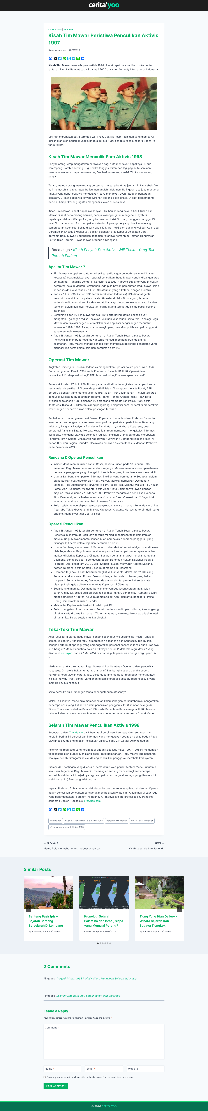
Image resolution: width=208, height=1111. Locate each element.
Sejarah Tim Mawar (116, 820)
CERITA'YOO (109, 1106)
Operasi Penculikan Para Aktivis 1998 (84, 820)
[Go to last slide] (28, 908)
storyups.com (92, 800)
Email (90, 1068)
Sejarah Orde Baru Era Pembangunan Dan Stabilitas (88, 995)
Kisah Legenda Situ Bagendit (146, 846)
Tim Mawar (76, 732)
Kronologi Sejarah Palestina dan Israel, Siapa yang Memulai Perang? (103, 921)
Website (133, 1068)
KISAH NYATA (55, 29)
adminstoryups (58, 50)
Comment (52, 1027)
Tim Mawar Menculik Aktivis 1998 (67, 827)
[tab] (98, 943)
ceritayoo (66, 653)
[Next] (179, 908)
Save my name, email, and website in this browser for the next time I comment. (90, 1077)
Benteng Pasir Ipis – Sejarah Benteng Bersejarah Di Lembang (46, 921)
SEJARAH (68, 29)
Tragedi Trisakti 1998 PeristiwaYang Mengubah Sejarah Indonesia (96, 978)
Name (49, 1068)
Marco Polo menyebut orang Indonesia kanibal (72, 846)
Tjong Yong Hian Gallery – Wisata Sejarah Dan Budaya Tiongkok (158, 921)
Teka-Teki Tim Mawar (142, 820)
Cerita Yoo (55, 820)
